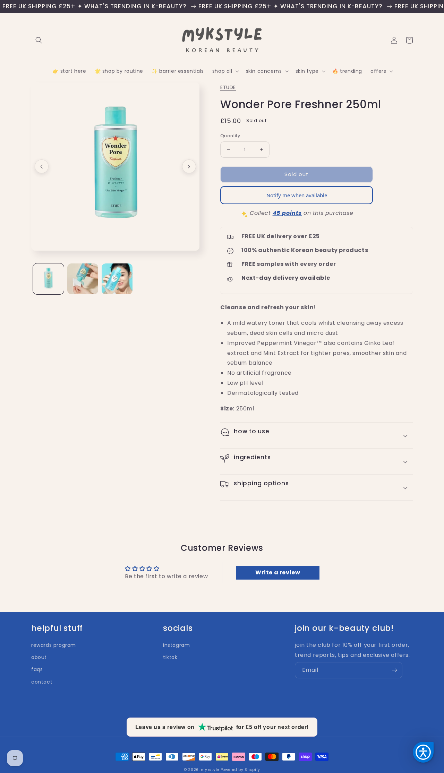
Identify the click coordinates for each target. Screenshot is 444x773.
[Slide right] (189, 166)
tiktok (170, 657)
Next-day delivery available (285, 278)
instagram (176, 645)
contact (41, 681)
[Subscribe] (394, 670)
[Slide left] (42, 166)
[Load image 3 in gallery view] (117, 278)
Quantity (230, 135)
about (39, 657)
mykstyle (210, 769)
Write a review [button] (277, 572)
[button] (38, 40)
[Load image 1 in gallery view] (48, 278)
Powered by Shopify (240, 769)
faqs (37, 669)
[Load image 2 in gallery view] (82, 278)
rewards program (53, 645)
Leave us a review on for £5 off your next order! (222, 727)
